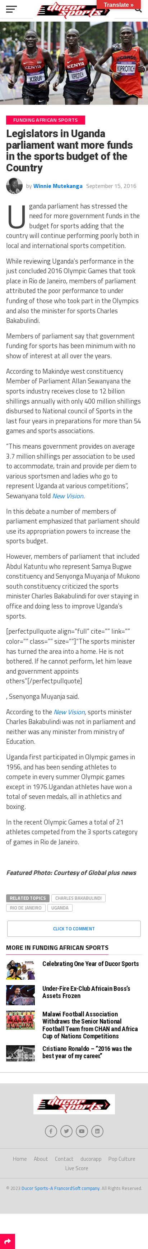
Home (20, 1159)
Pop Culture (121, 1159)
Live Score (76, 1168)
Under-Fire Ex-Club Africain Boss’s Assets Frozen (86, 992)
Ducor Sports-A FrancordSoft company (61, 1188)
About (41, 1159)
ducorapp (91, 1159)
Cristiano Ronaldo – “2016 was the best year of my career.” (87, 1052)
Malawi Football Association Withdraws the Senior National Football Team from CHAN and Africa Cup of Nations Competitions (90, 1025)
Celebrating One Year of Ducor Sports (90, 963)
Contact (64, 1159)
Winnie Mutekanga (58, 185)
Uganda (60, 907)
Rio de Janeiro (26, 907)
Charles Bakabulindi (78, 898)
